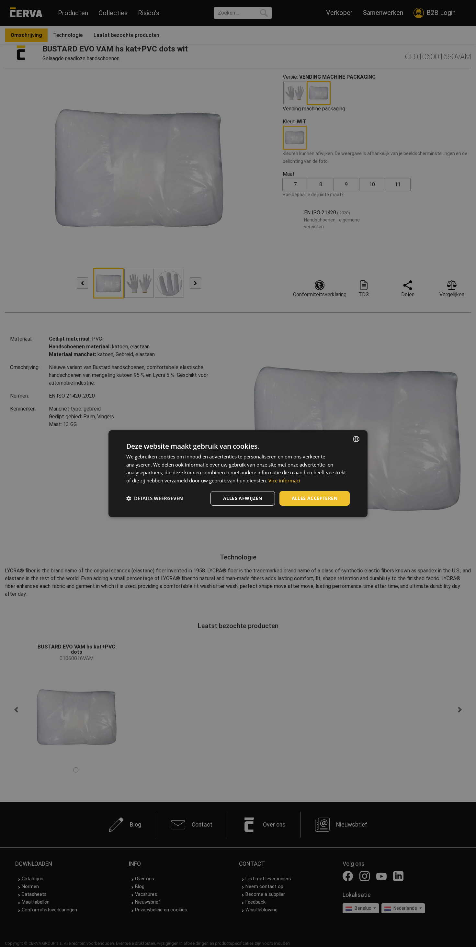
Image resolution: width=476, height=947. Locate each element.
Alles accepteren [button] (314, 498)
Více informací (284, 480)
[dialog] (238, 473)
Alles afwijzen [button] (242, 498)
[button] (154, 498)
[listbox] (356, 438)
